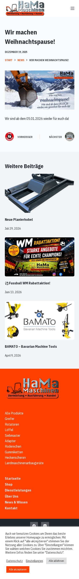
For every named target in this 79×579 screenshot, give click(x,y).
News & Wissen (16, 502)
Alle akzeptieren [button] (18, 569)
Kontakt (11, 508)
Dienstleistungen (18, 490)
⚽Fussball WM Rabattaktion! (27, 283)
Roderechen (13, 446)
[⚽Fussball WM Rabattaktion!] (39, 256)
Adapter (10, 441)
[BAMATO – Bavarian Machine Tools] (39, 320)
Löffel (9, 430)
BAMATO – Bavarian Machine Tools (31, 346)
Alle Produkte (14, 413)
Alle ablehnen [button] (56, 561)
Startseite (13, 478)
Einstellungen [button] (34, 561)
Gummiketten (14, 452)
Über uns (11, 496)
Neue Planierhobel (19, 219)
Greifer (9, 419)
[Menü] (72, 8)
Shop (8, 484)
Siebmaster (12, 435)
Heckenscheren (15, 457)
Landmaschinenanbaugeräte (24, 463)
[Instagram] (45, 526)
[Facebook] (34, 526)
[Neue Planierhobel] (39, 193)
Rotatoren (12, 424)
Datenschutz (14, 561)
